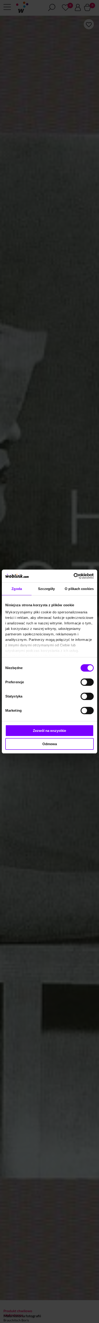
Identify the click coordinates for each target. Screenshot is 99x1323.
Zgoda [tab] (17, 589)
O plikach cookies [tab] (79, 589)
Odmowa (49, 744)
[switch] (87, 682)
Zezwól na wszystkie (49, 731)
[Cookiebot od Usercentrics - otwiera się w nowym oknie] (73, 576)
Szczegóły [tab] (46, 589)
